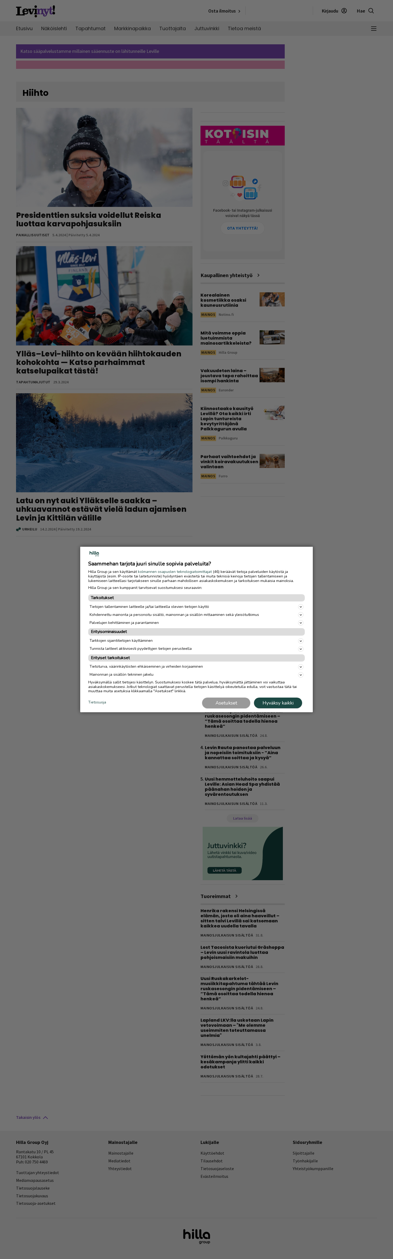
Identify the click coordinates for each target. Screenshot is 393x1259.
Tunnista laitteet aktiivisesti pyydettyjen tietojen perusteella (141, 648)
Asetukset (226, 703)
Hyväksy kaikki (278, 703)
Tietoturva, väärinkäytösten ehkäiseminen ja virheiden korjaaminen (146, 666)
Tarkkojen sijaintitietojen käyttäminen (121, 640)
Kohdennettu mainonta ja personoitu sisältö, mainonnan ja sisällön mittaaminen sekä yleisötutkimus (174, 614)
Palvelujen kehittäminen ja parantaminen (124, 622)
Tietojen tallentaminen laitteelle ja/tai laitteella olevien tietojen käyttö (149, 606)
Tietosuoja (97, 702)
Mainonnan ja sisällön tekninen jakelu (121, 674)
